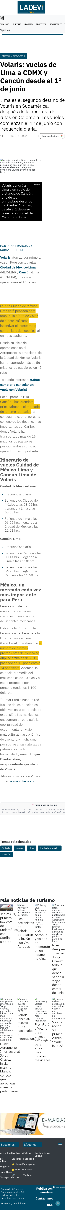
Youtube (27, 1174)
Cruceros (16, 1158)
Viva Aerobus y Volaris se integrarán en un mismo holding (42, 944)
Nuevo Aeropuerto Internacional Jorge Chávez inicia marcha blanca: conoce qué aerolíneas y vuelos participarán (10, 1067)
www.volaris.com (23, 781)
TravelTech (41, 24)
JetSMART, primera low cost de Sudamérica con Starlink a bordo (9, 928)
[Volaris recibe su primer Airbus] (58, 1008)
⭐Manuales (18, 1164)
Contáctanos (44, 1198)
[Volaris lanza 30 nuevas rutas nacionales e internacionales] (24, 1005)
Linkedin (27, 1169)
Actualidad (6, 1153)
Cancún (25, 272)
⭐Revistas (18, 1169)
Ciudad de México (13, 267)
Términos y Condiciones (13, 1203)
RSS (50, 1205)
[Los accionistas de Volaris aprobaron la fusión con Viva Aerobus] (24, 910)
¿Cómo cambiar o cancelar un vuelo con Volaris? (20, 384)
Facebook (28, 1158)
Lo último (16, 24)
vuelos (19, 848)
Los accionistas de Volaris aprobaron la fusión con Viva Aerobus (26, 932)
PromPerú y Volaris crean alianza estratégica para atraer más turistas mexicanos (43, 1042)
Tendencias (18, 1153)
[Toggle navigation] (6, 18)
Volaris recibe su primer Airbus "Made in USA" (57, 1034)
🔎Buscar (15, 1176)
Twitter (27, 1153)
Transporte (56, 24)
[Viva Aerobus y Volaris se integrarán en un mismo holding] (41, 916)
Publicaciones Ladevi (42, 1154)
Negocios (28, 24)
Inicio (6, 56)
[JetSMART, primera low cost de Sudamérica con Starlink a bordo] (6, 907)
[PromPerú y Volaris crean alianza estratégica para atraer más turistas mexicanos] (41, 1010)
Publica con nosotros (44, 1190)
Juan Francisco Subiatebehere (16, 248)
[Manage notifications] (57, 1203)
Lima (32, 267)
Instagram (29, 1164)
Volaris (5, 257)
